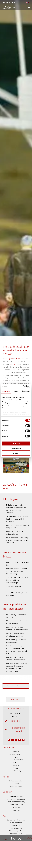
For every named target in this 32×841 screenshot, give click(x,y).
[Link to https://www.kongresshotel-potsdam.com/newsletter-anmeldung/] (12, 3)
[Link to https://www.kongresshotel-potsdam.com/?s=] (15, 3)
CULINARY (6, 776)
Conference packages (16, 799)
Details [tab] (16, 391)
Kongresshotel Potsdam (15, 359)
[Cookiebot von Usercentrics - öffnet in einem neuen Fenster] (23, 386)
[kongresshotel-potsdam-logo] (9, 7)
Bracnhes (16, 810)
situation (13, 364)
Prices (16, 757)
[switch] (27, 425)
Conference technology (16, 802)
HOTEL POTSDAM (8, 747)
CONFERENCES (7, 792)
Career (16, 768)
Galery (16, 763)
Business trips (16, 807)
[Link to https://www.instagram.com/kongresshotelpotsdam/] (12, 740)
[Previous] (4, 466)
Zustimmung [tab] (6, 391)
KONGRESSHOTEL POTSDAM (16, 708)
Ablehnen (16, 453)
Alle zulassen (16, 443)
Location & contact (16, 760)
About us (16, 765)
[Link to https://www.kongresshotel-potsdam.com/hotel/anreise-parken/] (4, 2)
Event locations (16, 823)
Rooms (16, 752)
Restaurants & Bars (16, 781)
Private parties (16, 828)
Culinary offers (16, 786)
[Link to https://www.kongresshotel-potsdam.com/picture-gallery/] (7, 2)
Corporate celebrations (16, 820)
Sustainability (16, 771)
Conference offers (16, 796)
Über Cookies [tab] (26, 391)
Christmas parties (16, 831)
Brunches (16, 784)
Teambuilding (16, 825)
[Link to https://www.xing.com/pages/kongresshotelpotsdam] (23, 740)
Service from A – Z (16, 754)
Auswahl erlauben (16, 448)
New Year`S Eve (16, 834)
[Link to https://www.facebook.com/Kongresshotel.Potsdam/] (9, 740)
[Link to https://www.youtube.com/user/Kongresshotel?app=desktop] (19, 740)
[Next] (28, 466)
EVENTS (5, 815)
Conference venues (16, 805)
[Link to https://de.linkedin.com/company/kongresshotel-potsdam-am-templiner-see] (16, 740)
